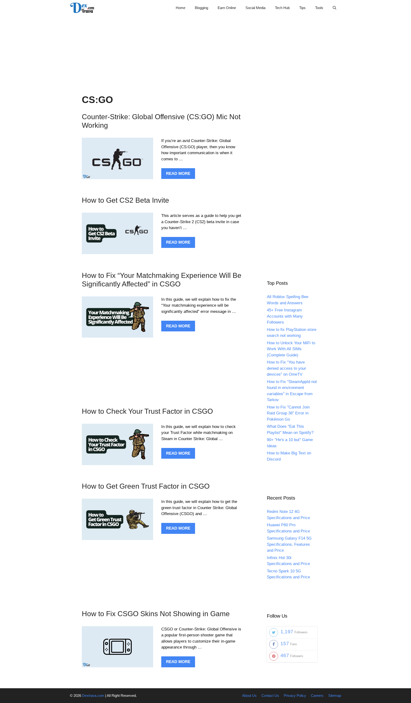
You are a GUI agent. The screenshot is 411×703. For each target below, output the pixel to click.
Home (180, 8)
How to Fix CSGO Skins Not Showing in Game (156, 614)
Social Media (255, 8)
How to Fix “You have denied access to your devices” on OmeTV (286, 368)
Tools (319, 8)
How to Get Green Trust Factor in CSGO (146, 486)
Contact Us (270, 695)
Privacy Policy (295, 695)
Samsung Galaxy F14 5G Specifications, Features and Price (289, 544)
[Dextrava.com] (83, 7)
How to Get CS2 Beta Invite (125, 200)
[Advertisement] (205, 48)
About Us (249, 695)
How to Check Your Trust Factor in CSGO (147, 411)
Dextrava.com (93, 695)
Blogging (201, 8)
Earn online (227, 8)
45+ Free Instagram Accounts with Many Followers (285, 316)
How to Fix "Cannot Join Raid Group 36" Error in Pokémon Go (288, 413)
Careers (317, 695)
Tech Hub (282, 8)
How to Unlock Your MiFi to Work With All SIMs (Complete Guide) (291, 349)
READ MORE (178, 173)
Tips (302, 8)
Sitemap (334, 695)
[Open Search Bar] (334, 7)
